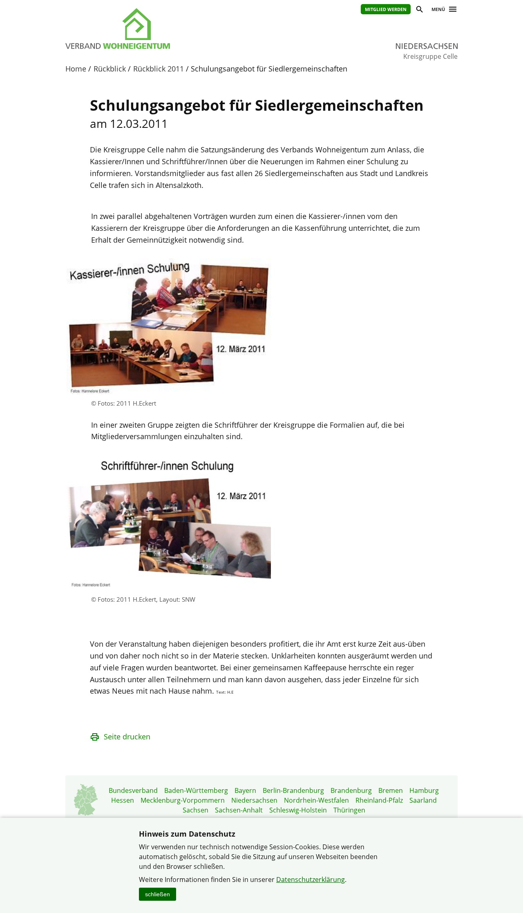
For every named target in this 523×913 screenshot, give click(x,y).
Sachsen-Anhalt (239, 810)
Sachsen (195, 810)
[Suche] (419, 10)
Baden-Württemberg (196, 790)
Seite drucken (127, 736)
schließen (157, 894)
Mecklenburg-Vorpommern (183, 800)
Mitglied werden (386, 9)
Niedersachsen (254, 800)
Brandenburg (351, 790)
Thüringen (349, 810)
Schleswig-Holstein (298, 810)
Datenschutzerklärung (310, 879)
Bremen (390, 790)
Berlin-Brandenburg (293, 790)
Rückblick (110, 69)
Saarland (423, 800)
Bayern (245, 790)
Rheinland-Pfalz (379, 800)
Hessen (122, 800)
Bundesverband (133, 790)
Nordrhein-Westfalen (316, 800)
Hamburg (424, 790)
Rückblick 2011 (158, 69)
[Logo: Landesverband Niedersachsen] (155, 28)
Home (75, 69)
